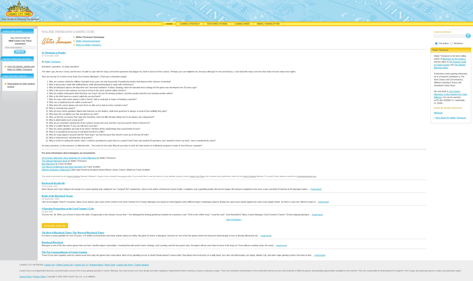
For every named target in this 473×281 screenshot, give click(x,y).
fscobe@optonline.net (306, 176)
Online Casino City (64, 265)
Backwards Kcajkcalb (53, 183)
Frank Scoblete (73, 176)
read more (316, 189)
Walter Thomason (53, 62)
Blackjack (438, 113)
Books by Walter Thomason (88, 45)
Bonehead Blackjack (52, 242)
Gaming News (242, 24)
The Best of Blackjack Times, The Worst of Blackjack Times (73, 232)
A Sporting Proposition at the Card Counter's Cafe (68, 208)
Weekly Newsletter (268, 24)
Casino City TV (81, 265)
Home (169, 24)
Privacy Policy (39, 276)
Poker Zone (110, 265)
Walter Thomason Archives (88, 41)
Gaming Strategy (190, 24)
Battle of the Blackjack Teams (57, 195)
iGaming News (96, 265)
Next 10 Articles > (234, 219)
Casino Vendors (142, 265)
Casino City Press (197, 176)
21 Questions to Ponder (54, 52)
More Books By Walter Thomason (451, 118)
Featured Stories (217, 24)
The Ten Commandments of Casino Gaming (64, 252)
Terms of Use (25, 276)
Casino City (49, 265)
